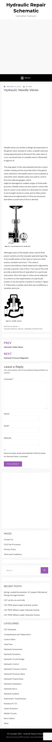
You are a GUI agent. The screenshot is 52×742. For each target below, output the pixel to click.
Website (7, 438)
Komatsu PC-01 (10, 703)
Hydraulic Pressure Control (15, 669)
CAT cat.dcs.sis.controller (14, 600)
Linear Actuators (11, 708)
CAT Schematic (10, 629)
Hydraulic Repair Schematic (34, 734)
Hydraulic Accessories (13, 649)
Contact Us (8, 539)
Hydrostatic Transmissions (15, 698)
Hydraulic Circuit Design (14, 659)
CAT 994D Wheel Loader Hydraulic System (22, 615)
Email (7, 425)
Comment (9, 379)
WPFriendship (24, 737)
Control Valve (9, 639)
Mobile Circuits (10, 713)
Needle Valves (17, 329)
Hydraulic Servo (10, 689)
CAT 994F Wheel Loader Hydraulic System (21, 610)
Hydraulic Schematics (13, 684)
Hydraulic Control (11, 664)
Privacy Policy (10, 549)
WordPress (42, 737)
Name (7, 413)
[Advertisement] (26, 47)
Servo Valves (9, 718)
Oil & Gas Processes (12, 544)
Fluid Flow (8, 644)
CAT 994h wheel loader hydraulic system (21, 605)
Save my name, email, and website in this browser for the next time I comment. (25, 455)
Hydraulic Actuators (12, 654)
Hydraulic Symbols (11, 693)
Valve (15, 326)
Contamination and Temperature (17, 634)
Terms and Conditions (13, 554)
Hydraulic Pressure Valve (14, 674)
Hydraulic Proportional (13, 679)
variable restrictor (33, 329)
